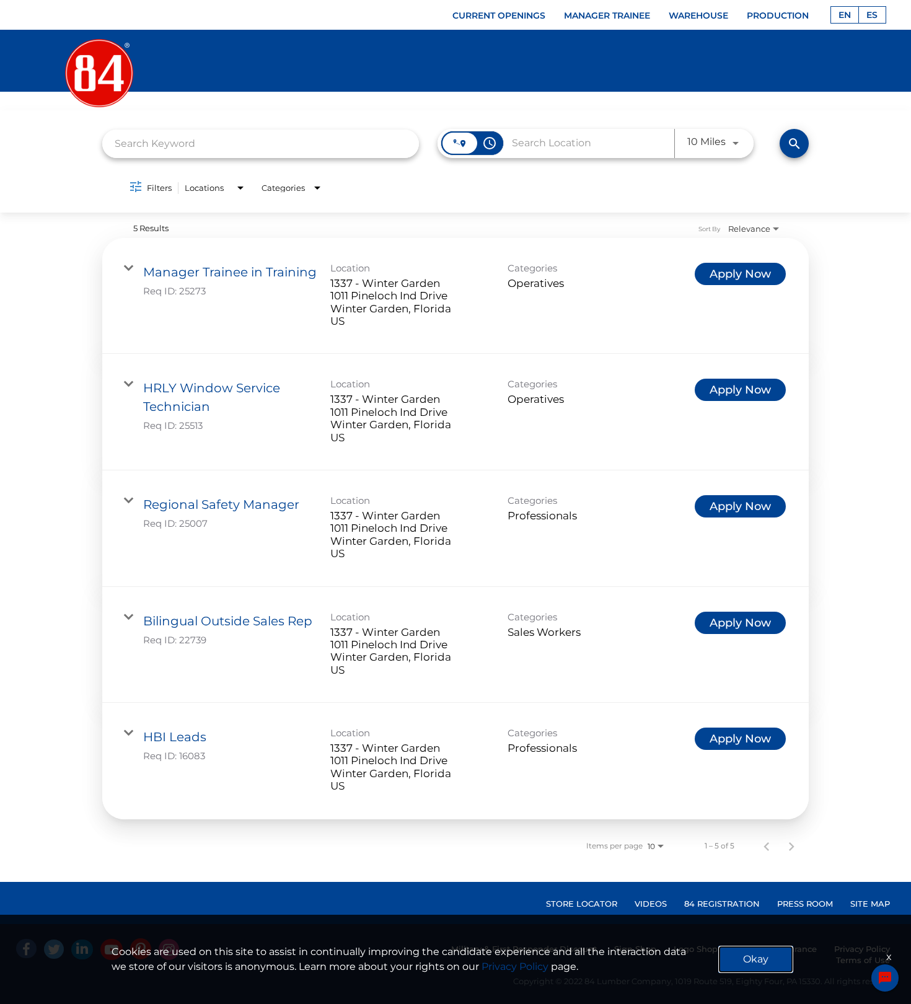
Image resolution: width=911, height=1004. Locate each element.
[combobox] (261, 143)
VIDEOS (651, 904)
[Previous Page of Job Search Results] (766, 846)
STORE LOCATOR (581, 904)
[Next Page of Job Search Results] (791, 846)
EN (844, 14)
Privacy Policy (515, 966)
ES (872, 14)
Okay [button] (755, 959)
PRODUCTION (778, 15)
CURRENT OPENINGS (498, 15)
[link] (455, 296)
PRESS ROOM (805, 904)
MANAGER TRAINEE (607, 15)
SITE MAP (870, 904)
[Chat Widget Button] (885, 978)
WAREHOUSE (698, 15)
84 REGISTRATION (722, 904)
